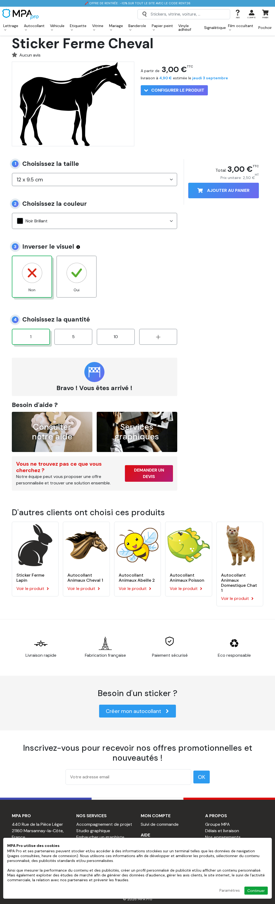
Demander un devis (149, 473)
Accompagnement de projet (104, 824)
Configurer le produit (177, 90)
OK (201, 777)
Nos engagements (223, 837)
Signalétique (215, 27)
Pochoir (265, 27)
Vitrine (97, 25)
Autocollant (34, 25)
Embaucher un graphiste (100, 837)
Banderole (137, 25)
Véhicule (57, 25)
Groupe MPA (217, 824)
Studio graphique (93, 831)
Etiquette (78, 25)
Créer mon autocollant (133, 711)
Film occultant (240, 25)
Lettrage (10, 25)
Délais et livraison (222, 831)
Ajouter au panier (228, 190)
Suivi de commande (160, 824)
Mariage (116, 25)
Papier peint (162, 25)
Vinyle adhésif (184, 27)
